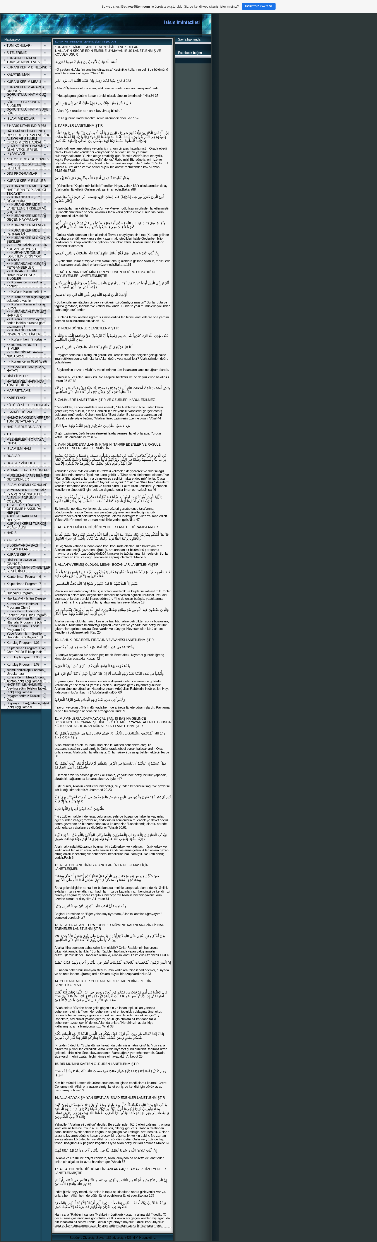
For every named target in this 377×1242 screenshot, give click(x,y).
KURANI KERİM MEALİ (24, 81)
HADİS (12, 533)
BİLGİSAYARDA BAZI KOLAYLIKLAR (22, 547)
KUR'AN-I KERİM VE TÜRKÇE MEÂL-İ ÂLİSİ (24, 60)
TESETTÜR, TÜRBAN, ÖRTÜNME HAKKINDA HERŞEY (24, 508)
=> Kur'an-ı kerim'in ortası (25, 339)
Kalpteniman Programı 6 (24, 576)
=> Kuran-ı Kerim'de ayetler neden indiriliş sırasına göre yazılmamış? (26, 322)
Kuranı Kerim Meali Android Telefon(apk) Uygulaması (26, 679)
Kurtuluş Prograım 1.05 (23, 657)
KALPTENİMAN (18, 74)
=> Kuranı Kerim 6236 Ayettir (27, 361)
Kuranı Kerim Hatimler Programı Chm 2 (22, 605)
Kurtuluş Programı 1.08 (23, 664)
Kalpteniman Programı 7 (24, 584)
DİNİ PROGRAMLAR (22, 173)
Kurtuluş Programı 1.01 (23, 642)
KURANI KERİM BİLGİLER (26, 180)
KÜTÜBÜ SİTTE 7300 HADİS (28, 405)
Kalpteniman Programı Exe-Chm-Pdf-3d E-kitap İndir (26, 650)
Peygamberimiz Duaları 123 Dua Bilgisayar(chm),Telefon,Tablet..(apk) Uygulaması (29, 701)
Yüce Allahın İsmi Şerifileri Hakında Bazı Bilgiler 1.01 (25, 635)
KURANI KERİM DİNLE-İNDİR (29, 67)
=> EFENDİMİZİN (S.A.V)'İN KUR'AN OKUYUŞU (27, 247)
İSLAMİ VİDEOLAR (21, 118)
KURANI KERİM (18, 554)
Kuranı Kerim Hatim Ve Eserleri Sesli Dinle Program (27, 613)
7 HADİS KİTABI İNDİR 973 (26, 126)
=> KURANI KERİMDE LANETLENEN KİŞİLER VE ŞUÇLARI (26, 208)
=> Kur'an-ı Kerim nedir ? (24, 291)
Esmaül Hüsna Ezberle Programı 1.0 (23, 628)
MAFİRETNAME (19, 390)
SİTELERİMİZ (17, 53)
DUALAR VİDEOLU (21, 463)
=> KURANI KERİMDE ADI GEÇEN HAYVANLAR (26, 217)
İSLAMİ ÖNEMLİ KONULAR (27, 485)
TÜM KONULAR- (19, 45)
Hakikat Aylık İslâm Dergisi (26, 598)
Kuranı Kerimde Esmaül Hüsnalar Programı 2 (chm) (26, 620)
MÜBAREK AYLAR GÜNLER (28, 470)
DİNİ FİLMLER (17, 376)
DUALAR (13, 456)
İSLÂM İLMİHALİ (19, 448)
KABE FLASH (17, 398)
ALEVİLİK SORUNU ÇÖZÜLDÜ (21, 499)
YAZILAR (13, 540)
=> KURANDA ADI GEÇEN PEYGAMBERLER (26, 265)
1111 (10, 434)
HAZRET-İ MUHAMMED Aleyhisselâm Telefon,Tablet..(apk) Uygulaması (27, 688)
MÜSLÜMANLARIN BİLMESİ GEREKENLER (28, 477)
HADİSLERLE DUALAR (24, 427)
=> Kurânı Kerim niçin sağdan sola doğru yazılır (28, 298)
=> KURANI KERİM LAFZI (26, 225)
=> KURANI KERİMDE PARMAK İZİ (23, 232)
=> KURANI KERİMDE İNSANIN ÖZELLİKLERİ (24, 332)
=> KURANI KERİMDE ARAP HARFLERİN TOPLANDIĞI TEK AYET (28, 189)
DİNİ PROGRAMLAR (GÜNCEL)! (22, 562)
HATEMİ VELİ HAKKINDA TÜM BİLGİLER (25, 383)
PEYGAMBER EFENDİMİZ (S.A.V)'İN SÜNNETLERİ (26, 492)
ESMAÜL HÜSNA (19, 412)
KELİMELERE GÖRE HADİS (28, 159)
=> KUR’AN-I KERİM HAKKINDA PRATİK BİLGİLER (22, 274)
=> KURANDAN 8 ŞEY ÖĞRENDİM (23, 199)
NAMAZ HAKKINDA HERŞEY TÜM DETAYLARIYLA (28, 419)
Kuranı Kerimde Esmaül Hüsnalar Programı (24, 591)
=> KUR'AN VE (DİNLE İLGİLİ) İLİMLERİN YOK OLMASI (24, 256)
